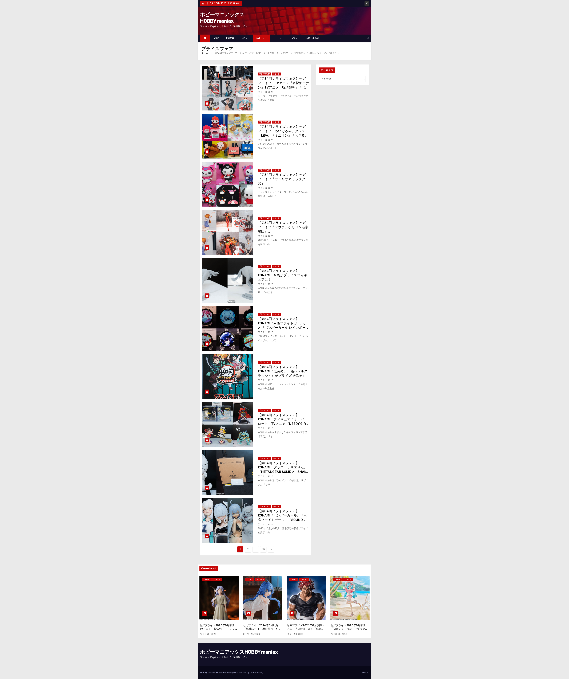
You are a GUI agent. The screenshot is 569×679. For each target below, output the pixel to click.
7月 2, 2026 (267, 284)
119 (263, 549)
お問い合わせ (312, 38)
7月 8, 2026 (267, 92)
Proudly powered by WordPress (215, 672)
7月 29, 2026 (209, 634)
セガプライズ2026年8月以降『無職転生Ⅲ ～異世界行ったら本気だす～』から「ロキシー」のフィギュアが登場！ (262, 631)
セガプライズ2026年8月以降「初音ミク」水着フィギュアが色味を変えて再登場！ (349, 629)
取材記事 (230, 38)
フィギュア (216, 579)
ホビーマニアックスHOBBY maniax (239, 652)
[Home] (205, 38)
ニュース (278, 38)
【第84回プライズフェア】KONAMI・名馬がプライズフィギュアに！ (282, 275)
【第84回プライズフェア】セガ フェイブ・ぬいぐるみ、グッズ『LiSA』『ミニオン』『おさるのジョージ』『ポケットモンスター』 (283, 135)
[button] (368, 38)
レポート (260, 38)
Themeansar (256, 672)
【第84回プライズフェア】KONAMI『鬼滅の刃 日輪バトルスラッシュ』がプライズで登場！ (283, 371)
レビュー (245, 38)
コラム (294, 38)
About (365, 672)
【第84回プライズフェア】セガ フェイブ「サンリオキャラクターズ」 (283, 179)
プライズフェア (264, 74)
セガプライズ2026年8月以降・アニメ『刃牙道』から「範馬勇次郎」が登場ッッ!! (306, 629)
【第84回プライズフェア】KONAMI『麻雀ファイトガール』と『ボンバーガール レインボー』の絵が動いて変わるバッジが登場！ (283, 327)
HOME (216, 38)
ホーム (204, 53)
